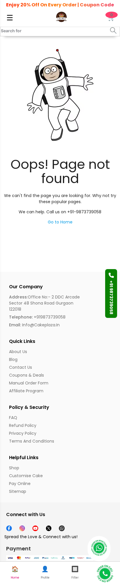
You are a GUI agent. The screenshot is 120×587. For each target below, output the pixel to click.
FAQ (13, 417)
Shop (14, 468)
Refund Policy (22, 425)
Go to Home (60, 222)
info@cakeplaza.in (34, 325)
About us (18, 352)
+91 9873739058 (111, 297)
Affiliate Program (26, 391)
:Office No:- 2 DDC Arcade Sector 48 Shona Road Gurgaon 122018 (44, 303)
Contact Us (20, 367)
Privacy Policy (22, 433)
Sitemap (17, 491)
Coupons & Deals (26, 375)
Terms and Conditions (31, 441)
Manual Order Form (28, 383)
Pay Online (20, 483)
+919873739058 (37, 317)
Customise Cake (26, 476)
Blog (13, 359)
